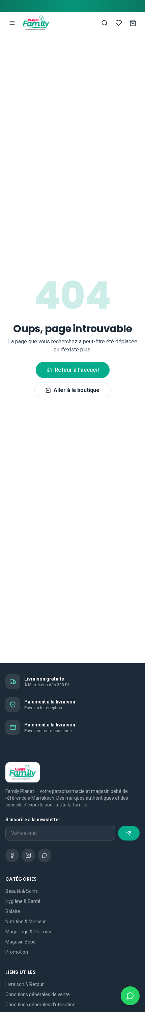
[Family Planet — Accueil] (36, 23)
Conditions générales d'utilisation (40, 1004)
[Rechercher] (104, 23)
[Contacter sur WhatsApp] (130, 995)
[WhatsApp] (44, 855)
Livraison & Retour (24, 984)
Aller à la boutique (76, 390)
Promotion (16, 952)
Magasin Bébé (20, 941)
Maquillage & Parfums (29, 931)
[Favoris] (118, 23)
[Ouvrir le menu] (12, 23)
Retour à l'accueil (77, 370)
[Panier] (133, 23)
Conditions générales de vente (37, 994)
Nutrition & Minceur (25, 921)
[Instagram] (28, 855)
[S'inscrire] (129, 833)
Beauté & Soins (21, 891)
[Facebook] (12, 855)
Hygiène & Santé (22, 901)
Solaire (12, 911)
